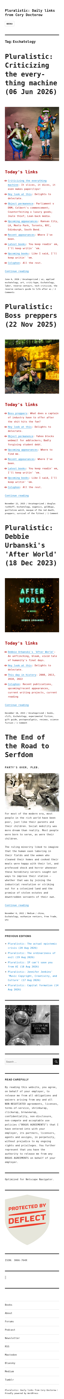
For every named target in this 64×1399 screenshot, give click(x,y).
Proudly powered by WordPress (21, 1393)
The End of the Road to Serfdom (27, 746)
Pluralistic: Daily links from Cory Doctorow (30, 1390)
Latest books (17, 244)
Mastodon (11, 1354)
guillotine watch (14, 510)
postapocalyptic (28, 719)
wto (6, 920)
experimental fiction (41, 716)
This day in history (22, 674)
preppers (9, 513)
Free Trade (50, 916)
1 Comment (52, 513)
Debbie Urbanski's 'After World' (31, 652)
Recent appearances (21, 234)
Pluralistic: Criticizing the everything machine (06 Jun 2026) (31, 74)
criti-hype (32, 282)
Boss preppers (17, 413)
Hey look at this (20, 194)
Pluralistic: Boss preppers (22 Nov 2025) (31, 315)
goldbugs (49, 507)
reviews (43, 719)
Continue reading (17, 271)
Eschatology (47, 282)
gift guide (11, 719)
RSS (7, 1346)
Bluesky (10, 1363)
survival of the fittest (30, 513)
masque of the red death (40, 510)
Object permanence (20, 203)
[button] (32, 1025)
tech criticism (43, 286)
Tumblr (9, 1379)
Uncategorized (30, 279)
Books (8, 1304)
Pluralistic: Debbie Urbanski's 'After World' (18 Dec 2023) (31, 545)
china (41, 913)
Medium (30, 913)
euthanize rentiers (31, 916)
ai (42, 279)
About (8, 1313)
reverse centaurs (22, 286)
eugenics (37, 507)
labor (8, 286)
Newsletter (12, 1338)
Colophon (14, 262)
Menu (10, 23)
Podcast (10, 1329)
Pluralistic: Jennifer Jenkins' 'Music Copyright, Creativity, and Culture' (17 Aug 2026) (32, 976)
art (22, 282)
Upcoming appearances (23, 221)
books (50, 713)
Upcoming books (18, 253)
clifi (8, 716)
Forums (9, 1321)
